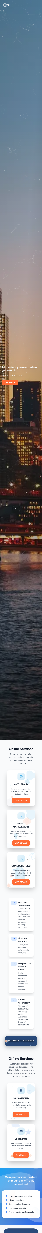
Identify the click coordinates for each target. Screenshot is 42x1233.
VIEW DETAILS (21, 801)
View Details (21, 1114)
